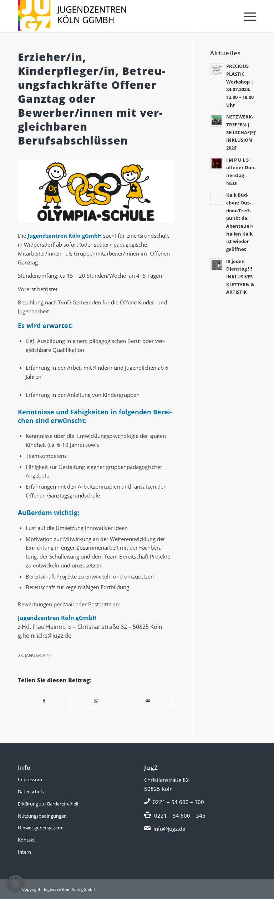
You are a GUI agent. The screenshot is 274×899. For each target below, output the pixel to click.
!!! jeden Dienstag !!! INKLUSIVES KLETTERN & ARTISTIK (240, 277)
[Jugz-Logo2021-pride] (72, 16)
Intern (24, 852)
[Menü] (246, 16)
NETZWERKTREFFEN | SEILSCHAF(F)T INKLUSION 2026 (242, 132)
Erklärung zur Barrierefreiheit (48, 803)
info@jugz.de (169, 828)
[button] (15, 883)
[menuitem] (246, 16)
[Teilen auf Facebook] (44, 701)
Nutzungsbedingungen (42, 816)
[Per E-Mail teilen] (147, 701)
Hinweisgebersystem (40, 827)
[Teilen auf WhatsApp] (96, 701)
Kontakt (26, 840)
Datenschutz (31, 791)
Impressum (30, 779)
